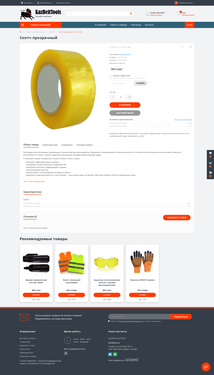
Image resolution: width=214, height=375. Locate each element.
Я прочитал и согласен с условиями (135, 321)
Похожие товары (84, 144)
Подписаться (180, 316)
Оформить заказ (188, 15)
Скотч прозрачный (36, 181)
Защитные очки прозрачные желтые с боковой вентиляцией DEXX (107, 282)
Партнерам (136, 25)
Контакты (149, 25)
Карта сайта (25, 349)
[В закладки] (34, 247)
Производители (26, 352)
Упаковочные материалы (35, 32)
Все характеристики (183, 119)
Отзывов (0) (67, 144)
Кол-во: (112, 92)
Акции (189, 25)
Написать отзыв (176, 217)
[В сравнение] (38, 247)
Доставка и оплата (63, 3)
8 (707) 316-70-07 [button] (117, 338)
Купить (141, 83)
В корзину (122, 105)
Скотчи (51, 32)
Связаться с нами (27, 345)
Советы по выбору (118, 25)
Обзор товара (31, 144)
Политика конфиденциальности (131, 321)
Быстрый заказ (122, 113)
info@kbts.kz (114, 342)
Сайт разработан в (116, 360)
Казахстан (126, 54)
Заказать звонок (156, 15)
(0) (129, 47)
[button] (28, 3)
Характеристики (50, 144)
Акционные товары (28, 356)
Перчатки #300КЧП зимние (142, 280)
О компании (100, 25)
